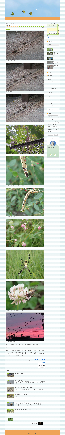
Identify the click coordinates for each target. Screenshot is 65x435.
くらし (49, 94)
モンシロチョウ (52, 92)
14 (54, 30)
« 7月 (48, 37)
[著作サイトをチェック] (51, 155)
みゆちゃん (51, 105)
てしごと (50, 96)
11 (49, 30)
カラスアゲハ (51, 81)
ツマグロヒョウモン (52, 88)
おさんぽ (8, 29)
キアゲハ (50, 83)
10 (47, 30)
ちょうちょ (50, 79)
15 (56, 30)
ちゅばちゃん (51, 101)
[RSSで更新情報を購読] (55, 155)
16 (58, 30)
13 (53, 30)
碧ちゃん (50, 103)
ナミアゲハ (51, 90)
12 (51, 30)
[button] (58, 109)
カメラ (50, 77)
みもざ (52, 139)
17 (47, 32)
